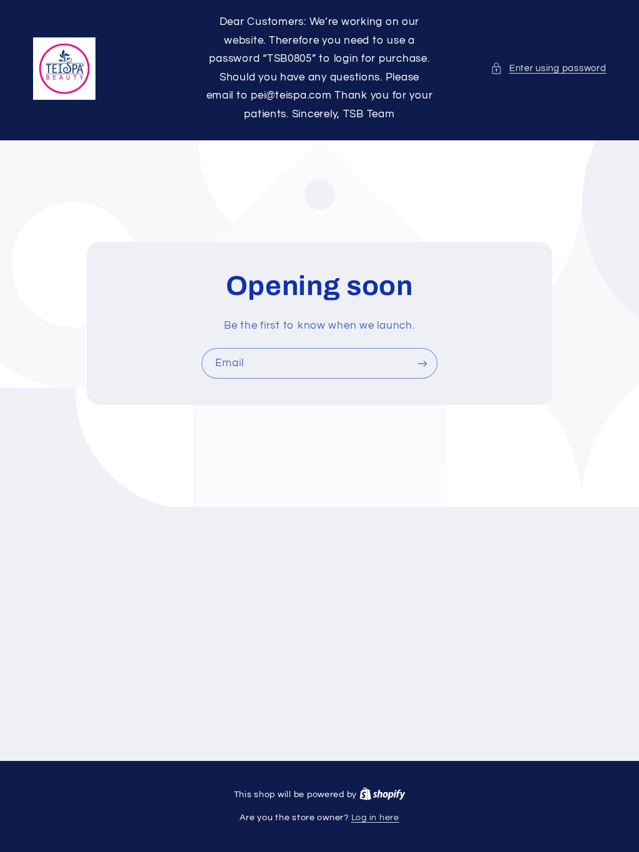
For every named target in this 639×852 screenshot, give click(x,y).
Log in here (375, 817)
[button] (548, 69)
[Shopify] (382, 794)
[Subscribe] (422, 363)
